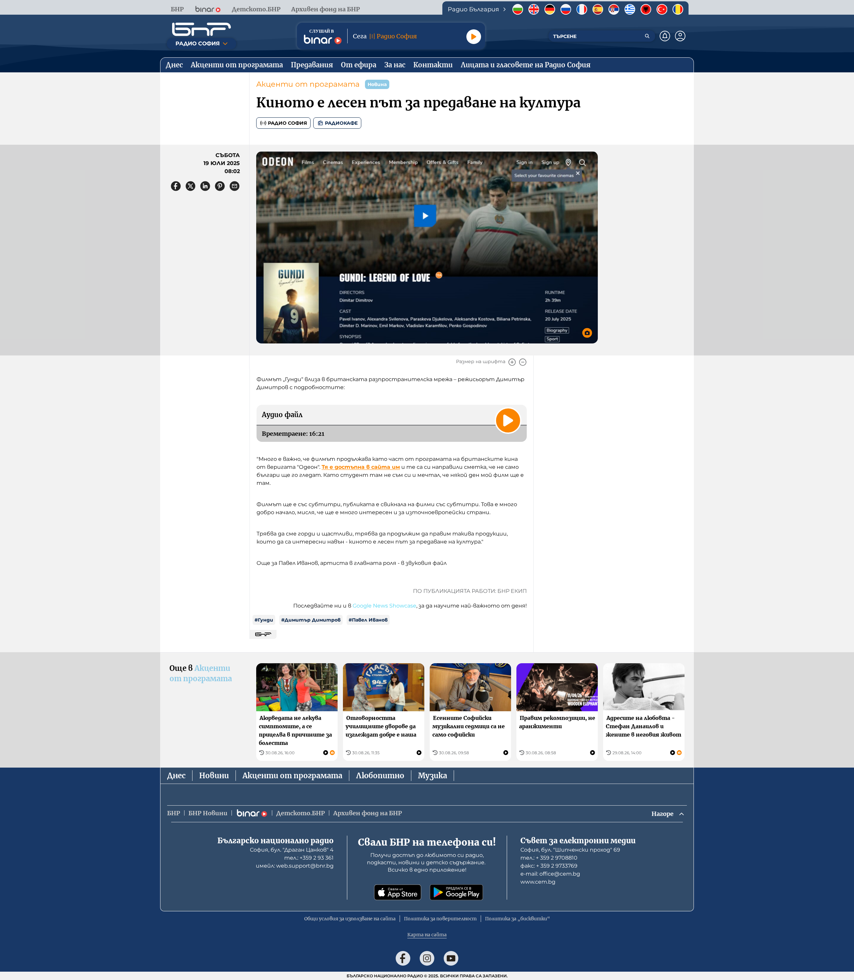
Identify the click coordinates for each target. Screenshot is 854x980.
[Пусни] (473, 36)
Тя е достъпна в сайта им (361, 467)
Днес (176, 775)
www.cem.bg (537, 882)
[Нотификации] (665, 36)
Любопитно (380, 775)
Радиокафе (341, 123)
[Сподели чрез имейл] (234, 186)
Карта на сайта (427, 935)
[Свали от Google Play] (456, 892)
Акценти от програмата (308, 84)
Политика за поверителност (440, 919)
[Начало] (201, 29)
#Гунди (264, 620)
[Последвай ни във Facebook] (403, 958)
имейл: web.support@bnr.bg (295, 866)
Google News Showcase (384, 606)
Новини (214, 775)
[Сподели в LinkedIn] (205, 186)
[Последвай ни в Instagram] (427, 958)
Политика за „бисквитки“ (517, 919)
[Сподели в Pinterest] (220, 186)
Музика (432, 775)
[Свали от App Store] (397, 892)
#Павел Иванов (368, 620)
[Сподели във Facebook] (175, 186)
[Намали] (523, 362)
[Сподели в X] (190, 186)
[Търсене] (647, 36)
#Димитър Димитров (311, 620)
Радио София (287, 123)
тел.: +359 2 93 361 (309, 858)
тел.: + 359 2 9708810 (548, 858)
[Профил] (680, 36)
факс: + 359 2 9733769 (548, 866)
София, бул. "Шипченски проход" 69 (570, 850)
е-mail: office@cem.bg (550, 874)
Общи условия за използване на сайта (350, 919)
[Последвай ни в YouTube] (451, 958)
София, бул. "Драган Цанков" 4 (292, 850)
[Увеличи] (512, 362)
